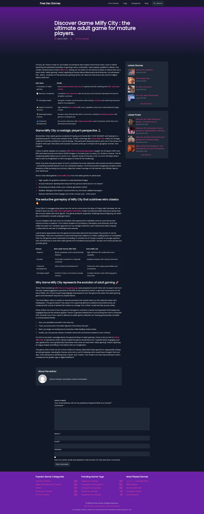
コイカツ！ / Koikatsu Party (137, 481)
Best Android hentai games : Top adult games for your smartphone (150, 147)
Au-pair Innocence (144, 87)
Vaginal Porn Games (89, 481)
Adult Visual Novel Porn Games (48, 484)
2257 (85, 506)
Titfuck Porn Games (89, 491)
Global (38, 488)
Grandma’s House (133, 491)
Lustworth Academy (144, 70)
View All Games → (146, 104)
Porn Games (113, 3)
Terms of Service (106, 506)
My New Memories (134, 488)
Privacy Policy (94, 506)
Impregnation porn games (92, 484)
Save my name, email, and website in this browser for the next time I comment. (87, 460)
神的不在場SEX (132, 484)
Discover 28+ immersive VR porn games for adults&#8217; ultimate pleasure (150, 130)
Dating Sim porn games (91, 488)
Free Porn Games (43, 481)
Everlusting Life (132, 494)
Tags (125, 3)
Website (57, 449)
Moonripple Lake (143, 78)
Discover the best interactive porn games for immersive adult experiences (150, 139)
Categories (135, 3)
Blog (146, 3)
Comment (59, 405)
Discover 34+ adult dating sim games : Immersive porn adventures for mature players (149, 122)
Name (57, 434)
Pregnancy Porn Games (91, 494)
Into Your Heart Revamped (147, 95)
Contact (117, 506)
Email (57, 441)
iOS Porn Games (42, 494)
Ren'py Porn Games (44, 491)
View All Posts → (147, 155)
